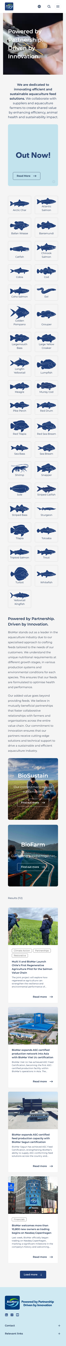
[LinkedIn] (6, 1314)
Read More (23, 175)
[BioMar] (9, 6)
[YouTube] (17, 1314)
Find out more (30, 802)
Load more (30, 1274)
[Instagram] (12, 1314)
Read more (40, 996)
